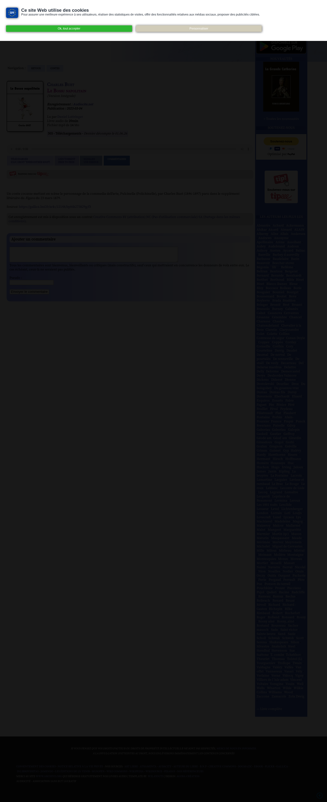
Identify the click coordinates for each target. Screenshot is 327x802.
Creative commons (222, 766)
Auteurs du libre (185, 766)
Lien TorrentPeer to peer (66, 161)
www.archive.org (49, 776)
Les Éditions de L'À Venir (72, 771)
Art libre (131, 766)
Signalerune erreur (91, 161)
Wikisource (154, 771)
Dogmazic (245, 766)
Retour (36, 68)
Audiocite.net (83, 104)
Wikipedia (136, 771)
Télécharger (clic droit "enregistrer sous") (30, 161)
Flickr (269, 766)
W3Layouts (155, 776)
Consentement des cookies (36, 766)
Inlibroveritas (28, 771)
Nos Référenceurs (190, 771)
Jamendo (46, 771)
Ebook (258, 766)
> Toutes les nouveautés (281, 119)
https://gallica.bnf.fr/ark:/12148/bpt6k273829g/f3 (55, 207)
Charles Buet (60, 84)
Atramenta (148, 766)
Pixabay (169, 771)
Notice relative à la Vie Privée (81, 766)
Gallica (282, 766)
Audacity (164, 766)
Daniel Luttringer (70, 117)
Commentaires (116, 159)
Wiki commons (117, 771)
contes (54, 68)
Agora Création (188, 776)
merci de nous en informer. (236, 748)
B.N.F (203, 766)
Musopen (98, 771)
